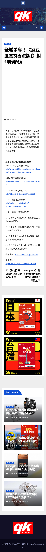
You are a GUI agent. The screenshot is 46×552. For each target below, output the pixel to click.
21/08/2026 (13, 474)
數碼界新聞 (10, 406)
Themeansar (38, 544)
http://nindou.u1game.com (26, 254)
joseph (25, 417)
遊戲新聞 (7, 44)
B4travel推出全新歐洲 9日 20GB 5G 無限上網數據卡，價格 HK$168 (22, 441)
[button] (37, 28)
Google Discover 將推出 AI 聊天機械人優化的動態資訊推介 (22, 469)
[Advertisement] (23, 93)
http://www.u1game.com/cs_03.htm (21, 264)
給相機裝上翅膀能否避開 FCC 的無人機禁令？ (21, 495)
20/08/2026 (13, 502)
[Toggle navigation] (21, 28)
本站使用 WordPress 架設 (11, 544)
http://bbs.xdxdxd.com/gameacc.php (21, 194)
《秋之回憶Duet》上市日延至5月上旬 (14, 274)
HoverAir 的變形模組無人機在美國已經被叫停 (22, 411)
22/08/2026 (13, 417)
